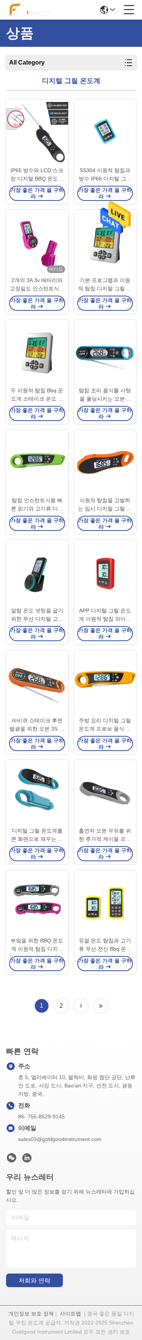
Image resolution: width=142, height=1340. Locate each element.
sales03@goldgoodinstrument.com (59, 1139)
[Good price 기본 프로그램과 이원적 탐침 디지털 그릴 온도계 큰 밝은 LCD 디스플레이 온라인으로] (105, 243)
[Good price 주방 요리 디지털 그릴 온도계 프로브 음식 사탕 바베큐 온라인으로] (105, 683)
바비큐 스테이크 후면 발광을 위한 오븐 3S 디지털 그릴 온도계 (36, 725)
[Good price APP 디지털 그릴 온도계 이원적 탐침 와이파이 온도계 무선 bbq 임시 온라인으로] (105, 573)
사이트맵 (70, 1314)
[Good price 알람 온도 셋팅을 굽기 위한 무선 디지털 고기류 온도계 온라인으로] (37, 573)
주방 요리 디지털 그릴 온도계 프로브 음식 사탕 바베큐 (105, 725)
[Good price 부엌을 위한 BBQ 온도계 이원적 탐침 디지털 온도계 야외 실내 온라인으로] (37, 903)
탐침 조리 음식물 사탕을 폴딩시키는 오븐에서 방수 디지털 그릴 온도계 (105, 395)
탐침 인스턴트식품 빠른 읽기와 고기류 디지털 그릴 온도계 (37, 505)
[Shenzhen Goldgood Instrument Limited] (31, 10)
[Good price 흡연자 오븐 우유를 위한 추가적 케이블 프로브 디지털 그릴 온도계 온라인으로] (105, 793)
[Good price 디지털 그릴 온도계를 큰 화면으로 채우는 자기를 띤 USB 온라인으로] (37, 793)
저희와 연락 (34, 1280)
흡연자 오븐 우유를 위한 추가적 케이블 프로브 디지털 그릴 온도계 (105, 835)
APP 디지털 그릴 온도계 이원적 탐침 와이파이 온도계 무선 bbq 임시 (105, 615)
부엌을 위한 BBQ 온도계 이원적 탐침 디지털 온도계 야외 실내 (37, 945)
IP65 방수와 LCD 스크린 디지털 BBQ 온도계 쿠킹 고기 (37, 175)
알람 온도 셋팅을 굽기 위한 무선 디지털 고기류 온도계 (37, 615)
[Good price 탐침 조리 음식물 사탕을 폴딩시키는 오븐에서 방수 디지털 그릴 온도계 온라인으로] (105, 353)
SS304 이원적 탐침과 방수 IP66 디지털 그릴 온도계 (105, 175)
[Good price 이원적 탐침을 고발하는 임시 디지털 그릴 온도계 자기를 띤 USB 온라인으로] (105, 463)
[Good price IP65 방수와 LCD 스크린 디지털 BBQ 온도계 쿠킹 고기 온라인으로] (37, 133)
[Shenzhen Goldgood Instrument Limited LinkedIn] (27, 1160)
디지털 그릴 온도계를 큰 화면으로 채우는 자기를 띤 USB (37, 835)
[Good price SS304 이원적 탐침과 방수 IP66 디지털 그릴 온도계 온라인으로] (105, 133)
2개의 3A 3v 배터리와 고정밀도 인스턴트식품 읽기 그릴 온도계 (37, 285)
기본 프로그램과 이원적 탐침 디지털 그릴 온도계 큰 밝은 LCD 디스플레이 (105, 285)
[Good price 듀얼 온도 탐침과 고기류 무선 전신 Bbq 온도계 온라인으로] (105, 903)
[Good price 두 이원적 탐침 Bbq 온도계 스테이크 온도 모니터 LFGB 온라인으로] (37, 353)
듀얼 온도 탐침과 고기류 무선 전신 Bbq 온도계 (105, 945)
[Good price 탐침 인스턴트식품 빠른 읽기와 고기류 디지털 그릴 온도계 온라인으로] (37, 463)
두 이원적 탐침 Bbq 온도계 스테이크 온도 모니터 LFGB (37, 395)
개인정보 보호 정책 (31, 1314)
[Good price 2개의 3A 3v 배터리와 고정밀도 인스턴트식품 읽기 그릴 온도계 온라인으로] (37, 243)
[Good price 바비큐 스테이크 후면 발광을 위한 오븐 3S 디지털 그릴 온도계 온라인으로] (37, 683)
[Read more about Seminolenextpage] (81, 1006)
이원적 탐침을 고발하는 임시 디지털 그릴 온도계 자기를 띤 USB (105, 505)
